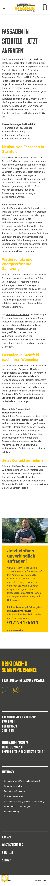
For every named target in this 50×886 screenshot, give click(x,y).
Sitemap (6, 860)
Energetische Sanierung (14, 791)
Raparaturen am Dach (14, 786)
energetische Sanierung (18, 314)
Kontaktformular (21, 610)
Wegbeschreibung (12, 845)
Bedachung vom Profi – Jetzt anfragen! (22, 781)
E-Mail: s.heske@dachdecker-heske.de (23, 752)
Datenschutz (40, 880)
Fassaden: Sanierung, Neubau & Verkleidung (24, 801)
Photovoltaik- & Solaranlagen (17, 806)
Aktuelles (7, 852)
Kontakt (19, 484)
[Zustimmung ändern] (5, 878)
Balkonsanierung (11, 811)
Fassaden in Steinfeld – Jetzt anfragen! (20, 41)
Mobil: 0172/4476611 (13, 747)
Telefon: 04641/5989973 (15, 743)
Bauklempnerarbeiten (13, 796)
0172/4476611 (22, 622)
